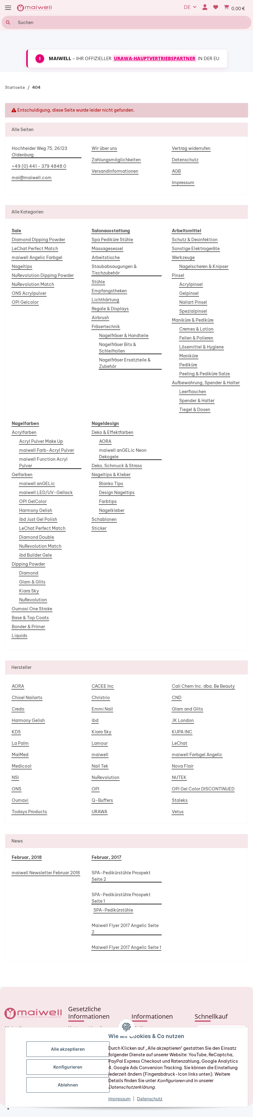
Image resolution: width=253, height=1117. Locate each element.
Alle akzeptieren (68, 1049)
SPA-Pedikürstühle (113, 910)
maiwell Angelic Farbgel (37, 257)
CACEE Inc (103, 686)
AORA (105, 441)
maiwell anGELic (37, 483)
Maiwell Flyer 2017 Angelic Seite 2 (125, 929)
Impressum (183, 182)
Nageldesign (105, 423)
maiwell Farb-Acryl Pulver (46, 450)
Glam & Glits (32, 582)
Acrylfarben (24, 432)
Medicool (21, 766)
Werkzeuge (183, 257)
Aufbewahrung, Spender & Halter (206, 382)
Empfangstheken (109, 291)
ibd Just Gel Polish (38, 519)
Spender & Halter (196, 400)
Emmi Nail (102, 709)
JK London (183, 720)
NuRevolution (33, 600)
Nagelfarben (25, 423)
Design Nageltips (117, 492)
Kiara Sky (29, 591)
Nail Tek (100, 766)
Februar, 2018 (27, 857)
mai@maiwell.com (32, 177)
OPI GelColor (33, 501)
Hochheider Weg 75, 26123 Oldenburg (39, 152)
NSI (15, 777)
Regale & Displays (110, 308)
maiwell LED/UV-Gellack (46, 492)
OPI (95, 789)
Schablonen (104, 519)
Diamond (28, 573)
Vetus (178, 811)
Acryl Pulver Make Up (41, 441)
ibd (95, 720)
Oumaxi (20, 800)
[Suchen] (7, 22)
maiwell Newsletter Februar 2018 (46, 873)
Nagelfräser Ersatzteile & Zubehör (125, 363)
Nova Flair (182, 766)
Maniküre (188, 356)
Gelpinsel (189, 293)
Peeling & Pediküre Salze (204, 374)
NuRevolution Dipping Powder (43, 275)
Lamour (100, 743)
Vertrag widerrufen (191, 148)
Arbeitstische (106, 257)
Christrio (101, 697)
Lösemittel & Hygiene (201, 347)
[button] (204, 7)
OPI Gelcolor (25, 302)
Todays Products (29, 811)
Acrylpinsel (191, 284)
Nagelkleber (111, 510)
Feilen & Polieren (196, 338)
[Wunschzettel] (215, 7)
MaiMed (20, 754)
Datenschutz (185, 160)
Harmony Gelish (35, 510)
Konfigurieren (67, 1067)
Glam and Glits (187, 709)
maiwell (100, 754)
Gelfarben (22, 474)
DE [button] (187, 7)
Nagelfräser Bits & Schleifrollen (117, 348)
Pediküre (188, 365)
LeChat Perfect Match (35, 248)
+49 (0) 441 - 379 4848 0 (39, 166)
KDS (16, 732)
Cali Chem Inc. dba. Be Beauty (203, 686)
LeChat (179, 743)
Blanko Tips (111, 483)
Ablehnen (68, 1084)
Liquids (19, 635)
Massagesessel (107, 248)
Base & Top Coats (30, 617)
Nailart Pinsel (193, 302)
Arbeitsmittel (186, 230)
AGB (176, 171)
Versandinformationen (115, 171)
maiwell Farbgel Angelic (197, 754)
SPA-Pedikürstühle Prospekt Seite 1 (121, 898)
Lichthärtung (105, 300)
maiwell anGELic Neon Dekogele (123, 453)
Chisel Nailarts (27, 697)
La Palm (20, 743)
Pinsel (178, 275)
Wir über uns (104, 148)
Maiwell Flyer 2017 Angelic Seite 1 (126, 947)
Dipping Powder (28, 564)
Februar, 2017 (106, 857)
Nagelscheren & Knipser (203, 266)
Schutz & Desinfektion (195, 239)
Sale (16, 230)
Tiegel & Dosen (194, 409)
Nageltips (22, 266)
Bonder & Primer (28, 626)
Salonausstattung (111, 230)
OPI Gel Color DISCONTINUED (203, 789)
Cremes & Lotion (196, 329)
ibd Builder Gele (35, 555)
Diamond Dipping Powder (38, 239)
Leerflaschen (192, 391)
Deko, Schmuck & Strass (117, 465)
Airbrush (100, 317)
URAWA (99, 811)
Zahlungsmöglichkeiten (116, 160)
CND (176, 697)
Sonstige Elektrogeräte (196, 248)
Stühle (98, 282)
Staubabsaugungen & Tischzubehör (114, 270)
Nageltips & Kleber (111, 474)
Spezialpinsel (193, 311)
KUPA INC (182, 732)
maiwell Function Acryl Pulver (43, 462)
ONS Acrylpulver (29, 293)
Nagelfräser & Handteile (123, 335)
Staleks (180, 800)
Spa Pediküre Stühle (112, 239)
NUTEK (179, 777)
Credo (18, 709)
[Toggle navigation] (8, 8)
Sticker (99, 528)
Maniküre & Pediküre (193, 320)
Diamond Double (36, 537)
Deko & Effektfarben (112, 432)
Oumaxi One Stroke (32, 609)
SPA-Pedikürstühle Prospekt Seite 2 (121, 876)
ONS (16, 789)
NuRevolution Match (33, 284)
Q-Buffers (102, 800)
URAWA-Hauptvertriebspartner (154, 58)
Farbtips (108, 501)
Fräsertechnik (106, 326)
